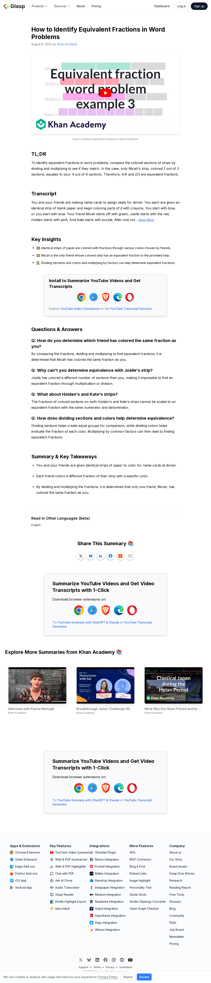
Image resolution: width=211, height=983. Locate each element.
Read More (146, 220)
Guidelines (125, 967)
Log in (182, 6)
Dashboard (161, 6)
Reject (127, 977)
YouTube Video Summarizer (80, 308)
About (81, 6)
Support (83, 967)
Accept (144, 977)
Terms (97, 967)
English (36, 525)
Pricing (96, 6)
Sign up (199, 6)
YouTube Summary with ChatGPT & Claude (88, 622)
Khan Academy (67, 44)
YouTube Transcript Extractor (131, 308)
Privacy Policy (107, 977)
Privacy (110, 967)
